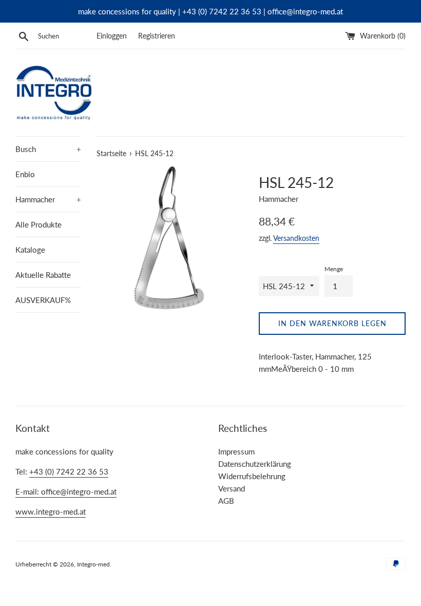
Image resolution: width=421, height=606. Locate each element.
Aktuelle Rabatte (43, 274)
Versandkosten (296, 238)
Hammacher (48, 199)
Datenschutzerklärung (254, 463)
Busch (48, 149)
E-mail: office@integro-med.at (66, 491)
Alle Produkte (38, 224)
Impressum (236, 451)
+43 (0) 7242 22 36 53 (68, 471)
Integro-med (93, 564)
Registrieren (156, 36)
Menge (333, 269)
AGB (226, 500)
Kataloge (30, 249)
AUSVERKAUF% (43, 300)
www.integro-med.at (50, 511)
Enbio (25, 174)
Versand (231, 488)
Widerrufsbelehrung (251, 476)
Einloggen (112, 36)
